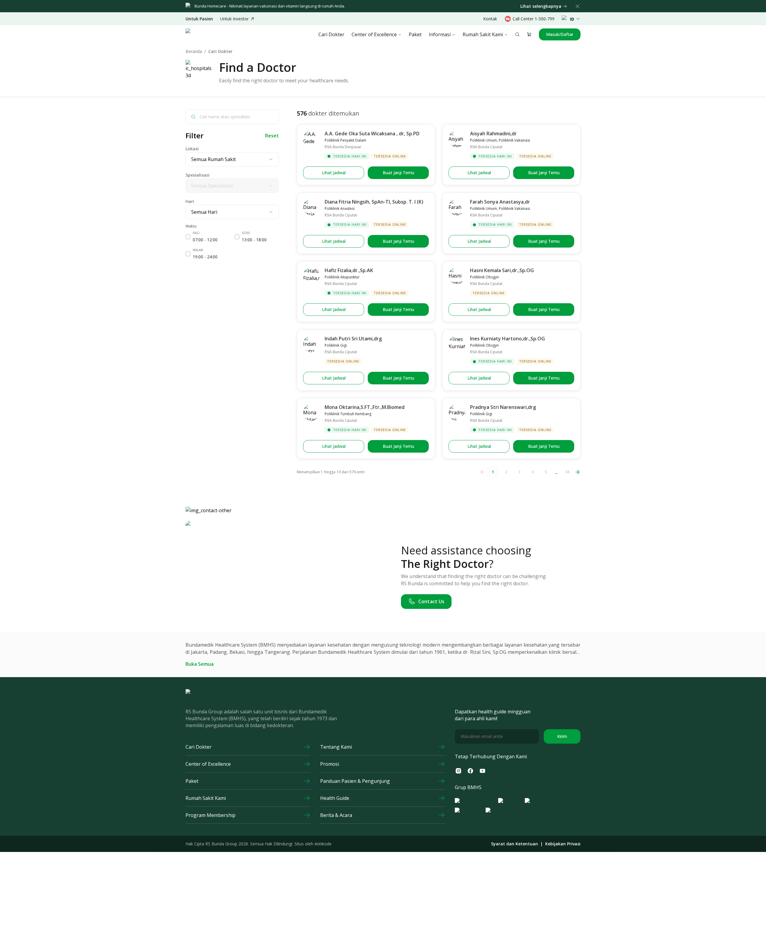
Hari (190, 201)
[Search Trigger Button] (517, 34)
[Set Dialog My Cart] (529, 34)
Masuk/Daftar (559, 34)
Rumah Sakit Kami (483, 34)
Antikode (323, 844)
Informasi (440, 34)
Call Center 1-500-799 (533, 19)
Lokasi (192, 148)
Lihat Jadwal (334, 172)
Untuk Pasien (199, 19)
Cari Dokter (331, 34)
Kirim (562, 736)
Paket (415, 34)
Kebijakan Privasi (562, 844)
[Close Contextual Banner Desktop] (577, 6)
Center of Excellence (374, 34)
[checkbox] (188, 236)
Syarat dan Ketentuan (514, 844)
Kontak (490, 19)
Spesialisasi (197, 175)
